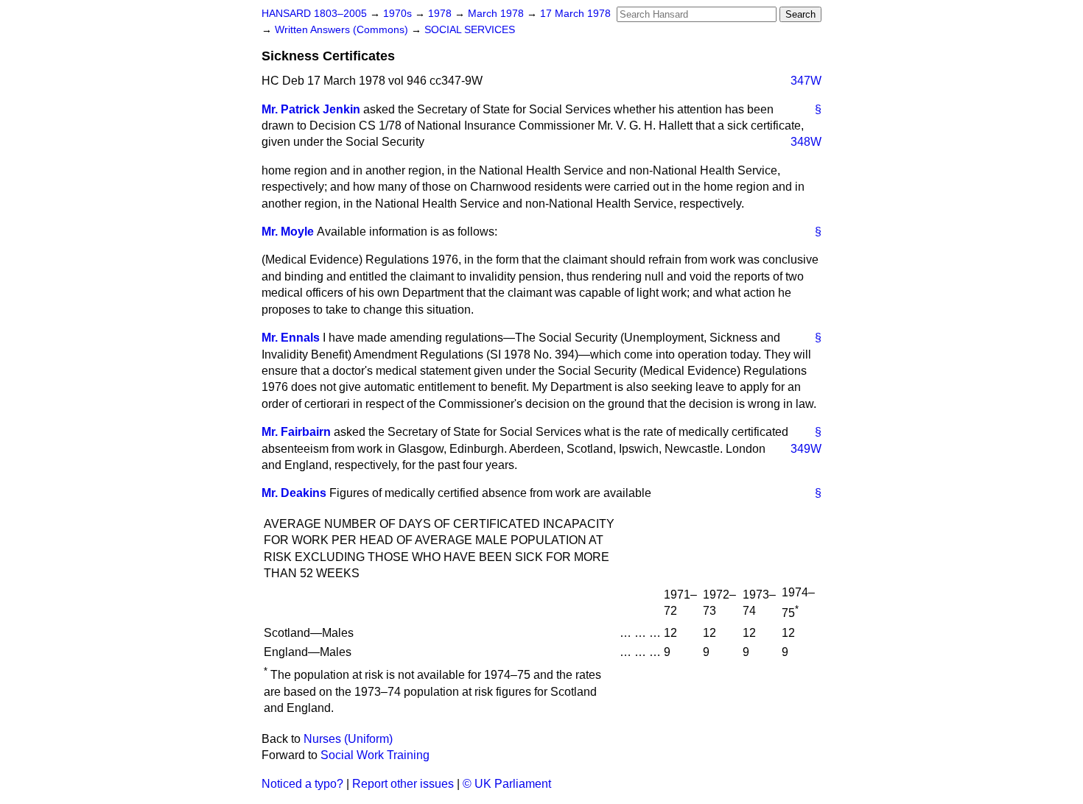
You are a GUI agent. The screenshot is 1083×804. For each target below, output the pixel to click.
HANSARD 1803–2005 (314, 13)
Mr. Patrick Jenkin (311, 109)
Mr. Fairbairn (296, 432)
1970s (399, 13)
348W (806, 141)
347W (806, 80)
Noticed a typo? (302, 783)
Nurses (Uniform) (348, 739)
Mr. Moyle (288, 231)
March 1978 (497, 13)
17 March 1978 (575, 13)
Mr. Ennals (291, 337)
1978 (441, 13)
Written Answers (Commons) (343, 29)
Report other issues (403, 783)
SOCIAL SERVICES (469, 29)
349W (806, 448)
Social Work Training (375, 755)
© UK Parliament (507, 783)
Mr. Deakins (294, 493)
